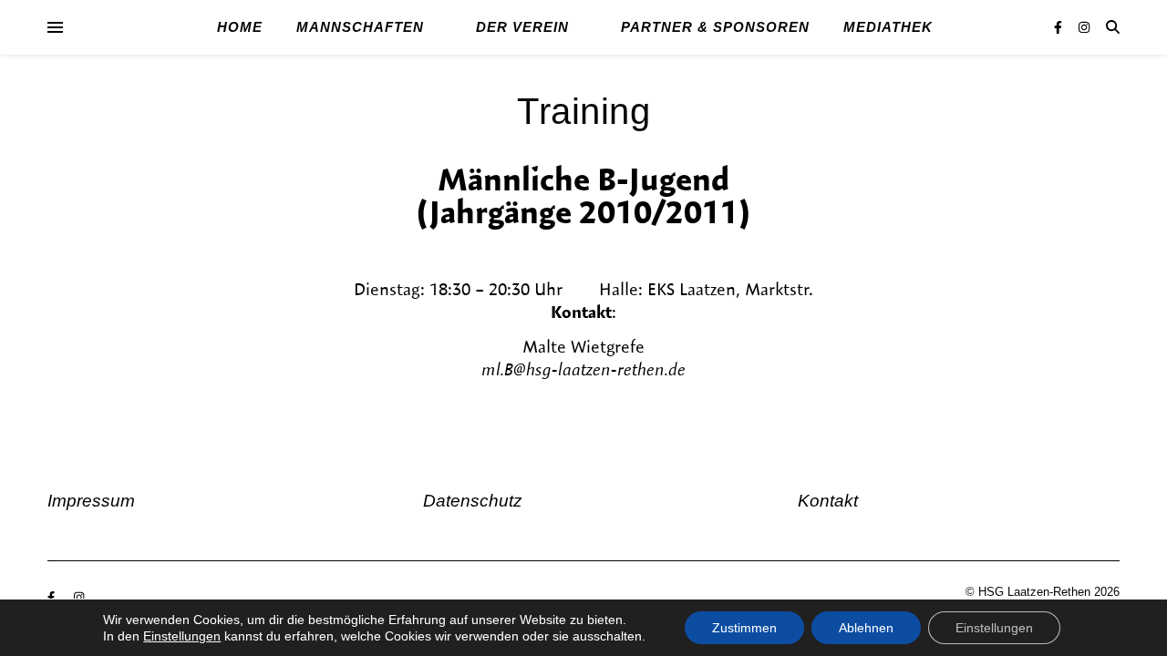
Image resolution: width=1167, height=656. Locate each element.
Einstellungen (182, 636)
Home (240, 27)
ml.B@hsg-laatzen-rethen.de (583, 369)
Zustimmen (744, 627)
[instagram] (1084, 27)
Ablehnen (866, 627)
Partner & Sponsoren (715, 27)
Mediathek (888, 27)
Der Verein (522, 27)
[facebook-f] (1060, 27)
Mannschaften (360, 27)
